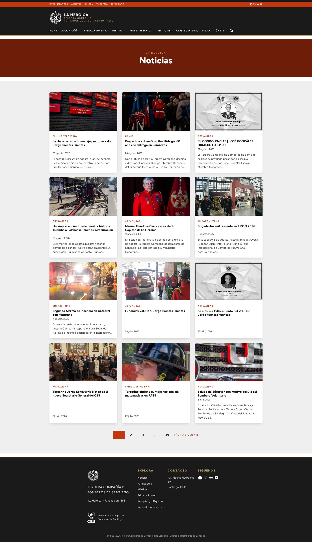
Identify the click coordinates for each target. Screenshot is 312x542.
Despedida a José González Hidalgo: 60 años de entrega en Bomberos (152, 143)
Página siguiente (186, 434)
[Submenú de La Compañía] (80, 30)
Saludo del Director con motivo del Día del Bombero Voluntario (227, 393)
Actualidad (205, 136)
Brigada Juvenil (209, 221)
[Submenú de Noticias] (172, 30)
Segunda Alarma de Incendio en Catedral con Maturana (81, 312)
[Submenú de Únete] (225, 30)
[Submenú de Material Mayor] (154, 30)
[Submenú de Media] (211, 30)
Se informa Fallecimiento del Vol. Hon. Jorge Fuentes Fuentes (224, 313)
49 (167, 435)
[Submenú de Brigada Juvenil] (108, 30)
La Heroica (76, 14)
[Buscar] (231, 31)
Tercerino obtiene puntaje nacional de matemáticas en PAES (152, 393)
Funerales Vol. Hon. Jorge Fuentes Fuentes (155, 311)
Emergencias (61, 306)
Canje (129, 136)
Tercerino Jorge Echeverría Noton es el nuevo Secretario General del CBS (80, 393)
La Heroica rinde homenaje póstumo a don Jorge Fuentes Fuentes (82, 143)
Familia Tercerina (65, 136)
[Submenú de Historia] (125, 30)
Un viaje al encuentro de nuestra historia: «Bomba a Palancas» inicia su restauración (83, 228)
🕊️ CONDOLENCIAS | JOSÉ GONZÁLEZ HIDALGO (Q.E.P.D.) (226, 143)
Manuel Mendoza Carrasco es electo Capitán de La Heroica (150, 228)
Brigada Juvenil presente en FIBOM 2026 (226, 226)
